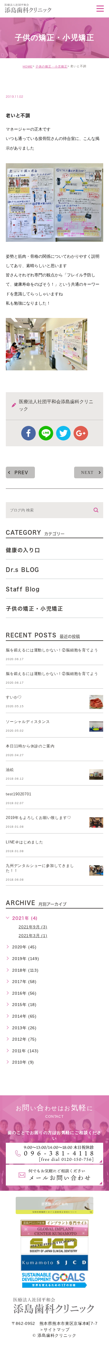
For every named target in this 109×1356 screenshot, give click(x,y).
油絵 (10, 769)
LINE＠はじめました (24, 842)
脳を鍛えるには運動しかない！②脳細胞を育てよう (52, 650)
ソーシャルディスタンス (28, 721)
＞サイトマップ (55, 1329)
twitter (63, 433)
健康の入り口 (23, 549)
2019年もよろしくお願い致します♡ (38, 817)
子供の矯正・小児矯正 (51, 66)
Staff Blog (23, 588)
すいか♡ (14, 697)
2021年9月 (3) (33, 927)
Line (46, 433)
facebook (28, 433)
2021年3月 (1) (33, 935)
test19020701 (18, 794)
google (81, 433)
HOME (28, 66)
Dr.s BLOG (22, 569)
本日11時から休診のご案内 (30, 746)
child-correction (33, 84)
